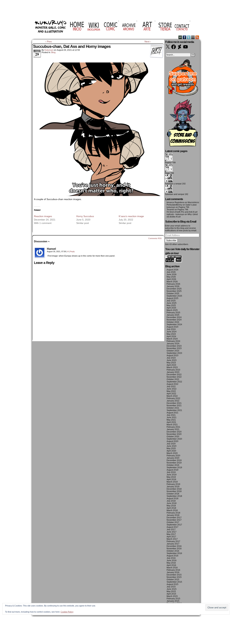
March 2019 (172, 482)
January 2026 (173, 286)
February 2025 (173, 312)
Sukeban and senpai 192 (176, 194)
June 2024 (171, 331)
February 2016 (173, 570)
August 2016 (172, 556)
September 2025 (174, 296)
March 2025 (172, 310)
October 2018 (173, 494)
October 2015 (173, 579)
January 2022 (173, 401)
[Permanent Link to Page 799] (169, 171)
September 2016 (174, 553)
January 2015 (173, 601)
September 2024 (174, 324)
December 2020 (174, 432)
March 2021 (172, 424)
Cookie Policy (67, 612)
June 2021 (171, 417)
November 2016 (174, 548)
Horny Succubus (85, 216)
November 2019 (174, 463)
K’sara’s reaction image (131, 216)
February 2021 (173, 427)
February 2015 (173, 598)
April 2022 (171, 393)
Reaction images (43, 216)
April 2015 (171, 594)
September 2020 (174, 439)
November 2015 (174, 577)
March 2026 (172, 281)
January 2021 (173, 429)
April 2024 (171, 336)
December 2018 (174, 489)
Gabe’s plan (191, 205)
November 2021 (174, 405)
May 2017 (171, 534)
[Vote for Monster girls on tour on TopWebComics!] (173, 261)
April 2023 (171, 365)
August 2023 (172, 355)
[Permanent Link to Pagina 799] (169, 160)
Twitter (189, 37)
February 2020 (173, 455)
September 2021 (174, 410)
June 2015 (171, 589)
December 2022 (174, 374)
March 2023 (172, 367)
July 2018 (171, 501)
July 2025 (171, 300)
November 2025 (174, 291)
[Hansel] (39, 252)
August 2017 (172, 527)
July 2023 (171, 358)
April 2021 (171, 422)
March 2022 (172, 396)
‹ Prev (48, 41)
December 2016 (174, 546)
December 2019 (174, 460)
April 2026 (171, 279)
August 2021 (172, 413)
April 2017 (171, 536)
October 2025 (173, 293)
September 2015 (174, 582)
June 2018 (171, 503)
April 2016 (171, 565)
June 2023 (171, 360)
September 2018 (174, 496)
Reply (72, 251)
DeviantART (180, 37)
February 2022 (173, 398)
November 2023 (174, 348)
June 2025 (171, 303)
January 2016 (173, 572)
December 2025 (174, 289)
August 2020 (172, 441)
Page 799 (169, 173)
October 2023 (173, 351)
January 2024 (173, 343)
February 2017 (173, 541)
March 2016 (172, 567)
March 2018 (172, 510)
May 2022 (171, 391)
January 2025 (173, 315)
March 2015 (172, 596)
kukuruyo (48, 50)
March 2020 (172, 453)
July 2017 (171, 529)
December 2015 (174, 575)
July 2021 (171, 415)
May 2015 (171, 591)
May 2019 (171, 477)
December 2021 (174, 403)
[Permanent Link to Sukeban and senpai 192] (169, 192)
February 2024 (173, 341)
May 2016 (171, 563)
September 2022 (174, 382)
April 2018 (171, 508)
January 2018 (173, 515)
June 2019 (171, 474)
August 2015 (172, 584)
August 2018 (172, 498)
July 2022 (171, 386)
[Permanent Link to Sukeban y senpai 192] (169, 181)
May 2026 (171, 277)
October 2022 (173, 379)
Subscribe (171, 240)
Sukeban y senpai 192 (175, 184)
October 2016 (173, 551)
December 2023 (174, 346)
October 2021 (173, 408)
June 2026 (171, 274)
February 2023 (173, 370)
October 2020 (173, 436)
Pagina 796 (184, 207)
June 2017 (171, 532)
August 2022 (172, 384)
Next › (148, 41)
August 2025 (172, 298)
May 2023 (171, 362)
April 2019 (171, 479)
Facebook (184, 37)
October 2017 (173, 522)
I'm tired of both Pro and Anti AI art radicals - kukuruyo (182, 213)
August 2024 (172, 327)
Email (193, 37)
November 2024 (174, 320)
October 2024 (173, 322)
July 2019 (171, 472)
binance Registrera (175, 202)
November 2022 (174, 377)
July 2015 (171, 587)
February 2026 (173, 284)
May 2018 (171, 505)
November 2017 (174, 520)
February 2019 (173, 484)
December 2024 (174, 317)
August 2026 (172, 269)
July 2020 (171, 443)
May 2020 (171, 448)
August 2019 (172, 470)
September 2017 (174, 525)
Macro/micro (193, 202)
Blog (53, 52)
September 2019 (174, 467)
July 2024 (171, 329)
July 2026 (171, 272)
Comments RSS (155, 238)
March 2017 (172, 539)
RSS (197, 37)
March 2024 (172, 339)
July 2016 (171, 558)
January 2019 (173, 486)
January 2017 (173, 544)
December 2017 (174, 517)
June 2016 (171, 560)
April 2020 (171, 451)
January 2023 (173, 372)
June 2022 (171, 389)
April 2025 (171, 308)
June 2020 (171, 446)
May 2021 (171, 420)
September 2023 (174, 353)
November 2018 (174, 491)
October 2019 (173, 465)
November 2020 (174, 434)
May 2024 (171, 334)
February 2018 (173, 513)
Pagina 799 (170, 162)
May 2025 (171, 305)
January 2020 (173, 458)
